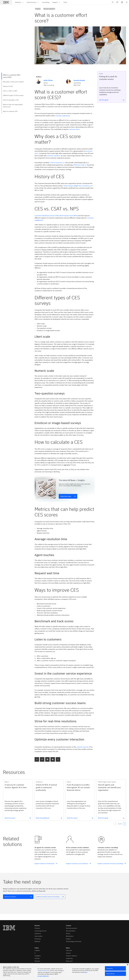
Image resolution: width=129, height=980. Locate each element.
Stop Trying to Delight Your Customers (77, 186)
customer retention (53, 156)
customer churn (74, 129)
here (85, 972)
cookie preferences (43, 970)
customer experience (62, 116)
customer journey (82, 747)
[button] (122, 2)
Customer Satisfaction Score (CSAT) (47, 216)
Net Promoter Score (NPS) (68, 216)
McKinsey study (79, 165)
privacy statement (43, 976)
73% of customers (56, 162)
